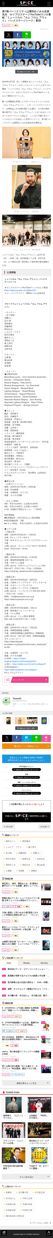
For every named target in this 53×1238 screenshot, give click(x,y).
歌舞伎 (9, 1192)
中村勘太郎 (11, 1210)
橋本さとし (11, 841)
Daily (9, 962)
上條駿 (9, 870)
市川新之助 (40, 1192)
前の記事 (9, 826)
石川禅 (9, 852)
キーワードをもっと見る (39, 1223)
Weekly (26, 962)
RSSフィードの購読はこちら (27, 746)
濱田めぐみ (11, 864)
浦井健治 (26, 841)
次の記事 (43, 826)
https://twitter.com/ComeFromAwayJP (29, 664)
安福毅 (21, 870)
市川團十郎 (23, 1192)
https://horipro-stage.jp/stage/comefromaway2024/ (20, 660)
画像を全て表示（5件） (28, 72)
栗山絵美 (41, 864)
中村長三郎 (27, 1210)
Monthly (44, 962)
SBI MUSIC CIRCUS (15, 1215)
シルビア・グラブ (14, 847)
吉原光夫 (41, 858)
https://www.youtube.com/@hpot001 (20, 290)
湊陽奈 (34, 870)
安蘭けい (37, 852)
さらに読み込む (26, 1176)
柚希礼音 (26, 858)
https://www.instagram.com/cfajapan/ (20, 669)
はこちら (21, 680)
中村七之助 (27, 1198)
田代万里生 (11, 858)
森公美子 (32, 847)
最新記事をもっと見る (26, 1083)
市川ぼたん (11, 1198)
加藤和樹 (22, 852)
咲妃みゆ (26, 864)
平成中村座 (27, 1204)
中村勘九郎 (11, 1204)
